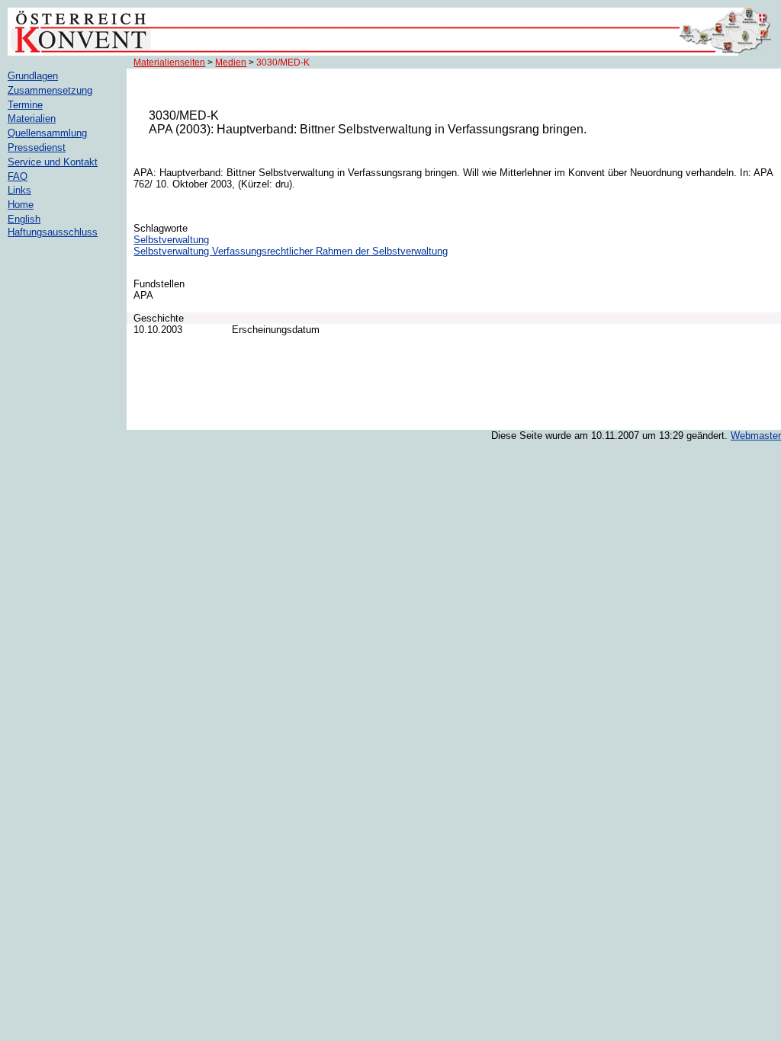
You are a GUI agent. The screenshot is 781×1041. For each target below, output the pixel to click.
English (24, 219)
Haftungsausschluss (53, 232)
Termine (25, 105)
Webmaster (756, 435)
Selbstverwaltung (171, 239)
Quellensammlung (47, 133)
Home (21, 204)
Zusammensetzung (50, 90)
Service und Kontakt (53, 162)
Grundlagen (33, 76)
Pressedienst (37, 147)
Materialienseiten (169, 62)
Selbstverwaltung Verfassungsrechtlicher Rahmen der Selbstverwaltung (290, 251)
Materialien (32, 118)
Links (19, 190)
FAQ (17, 176)
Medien (230, 62)
